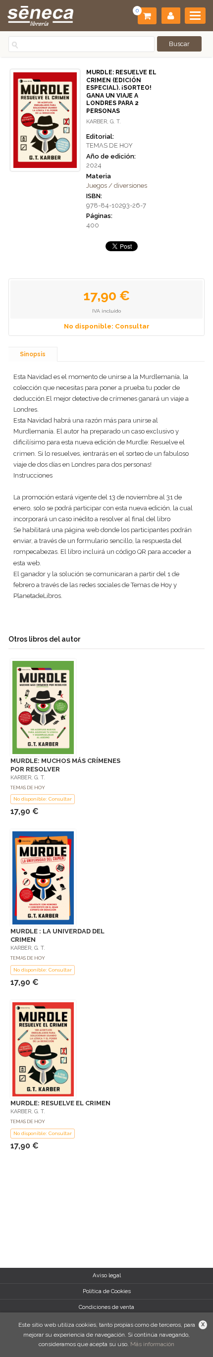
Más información (152, 1344)
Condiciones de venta (106, 1306)
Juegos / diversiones (116, 185)
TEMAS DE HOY (109, 145)
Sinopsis (33, 354)
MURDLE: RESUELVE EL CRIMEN (60, 1103)
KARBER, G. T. (103, 121)
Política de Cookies (107, 1291)
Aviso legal (107, 1275)
